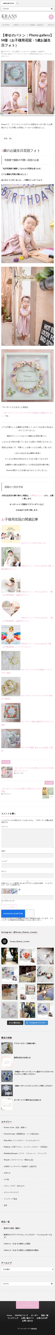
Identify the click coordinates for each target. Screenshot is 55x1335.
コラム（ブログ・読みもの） (14, 1186)
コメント (4, 826)
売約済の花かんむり (36, 54)
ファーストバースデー (20, 54)
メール (4, 861)
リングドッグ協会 (10, 1199)
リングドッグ (13, 1318)
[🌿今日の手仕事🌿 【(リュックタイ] (45, 974)
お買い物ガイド (27, 1318)
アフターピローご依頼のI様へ (25, 1043)
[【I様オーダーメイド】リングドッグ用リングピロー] (7, 1090)
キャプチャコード (8, 901)
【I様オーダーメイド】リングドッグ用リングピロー (33, 1086)
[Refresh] (19, 890)
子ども (46, 54)
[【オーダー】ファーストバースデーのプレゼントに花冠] (10, 721)
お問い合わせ (27, 1321)
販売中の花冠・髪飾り (12, 1228)
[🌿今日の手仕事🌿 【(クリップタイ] (27, 956)
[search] (52, 9)
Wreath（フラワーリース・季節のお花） (19, 1160)
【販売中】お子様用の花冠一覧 (33, 543)
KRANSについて (21, 1315)
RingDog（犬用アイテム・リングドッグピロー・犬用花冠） (26, 1147)
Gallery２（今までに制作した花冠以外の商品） (22, 1250)
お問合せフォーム (37, 495)
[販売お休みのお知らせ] (7, 1062)
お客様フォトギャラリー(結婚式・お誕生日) (29, 51)
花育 (5, 1205)
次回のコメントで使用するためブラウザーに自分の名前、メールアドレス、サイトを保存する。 (27, 884)
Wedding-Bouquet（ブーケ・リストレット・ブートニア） (26, 1153)
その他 (6, 1179)
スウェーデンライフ (11, 1192)
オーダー (34, 1315)
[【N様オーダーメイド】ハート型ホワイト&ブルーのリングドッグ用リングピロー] (7, 1076)
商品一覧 (44, 1315)
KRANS (34, 1328)
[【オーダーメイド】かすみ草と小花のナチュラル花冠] (48, 793)
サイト (3, 871)
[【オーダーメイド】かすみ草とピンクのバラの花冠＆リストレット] (7, 772)
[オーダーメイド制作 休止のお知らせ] (7, 1104)
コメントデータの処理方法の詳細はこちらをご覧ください (27, 919)
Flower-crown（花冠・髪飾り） (16, 1127)
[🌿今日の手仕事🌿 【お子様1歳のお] (9, 1010)
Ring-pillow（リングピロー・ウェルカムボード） (22, 1140)
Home (9, 1315)
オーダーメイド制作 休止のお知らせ (27, 1100)
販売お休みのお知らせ (22, 1057)
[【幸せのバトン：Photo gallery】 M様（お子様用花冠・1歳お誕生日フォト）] (27, 262)
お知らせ (7, 1173)
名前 (3, 851)
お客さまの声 (42, 1318)
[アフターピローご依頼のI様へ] (7, 1048)
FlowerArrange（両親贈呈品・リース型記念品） (22, 1134)
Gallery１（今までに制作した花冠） (17, 1244)
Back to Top (27, 1306)
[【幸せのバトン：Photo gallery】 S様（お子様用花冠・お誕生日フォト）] (10, 618)
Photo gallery (7, 54)
